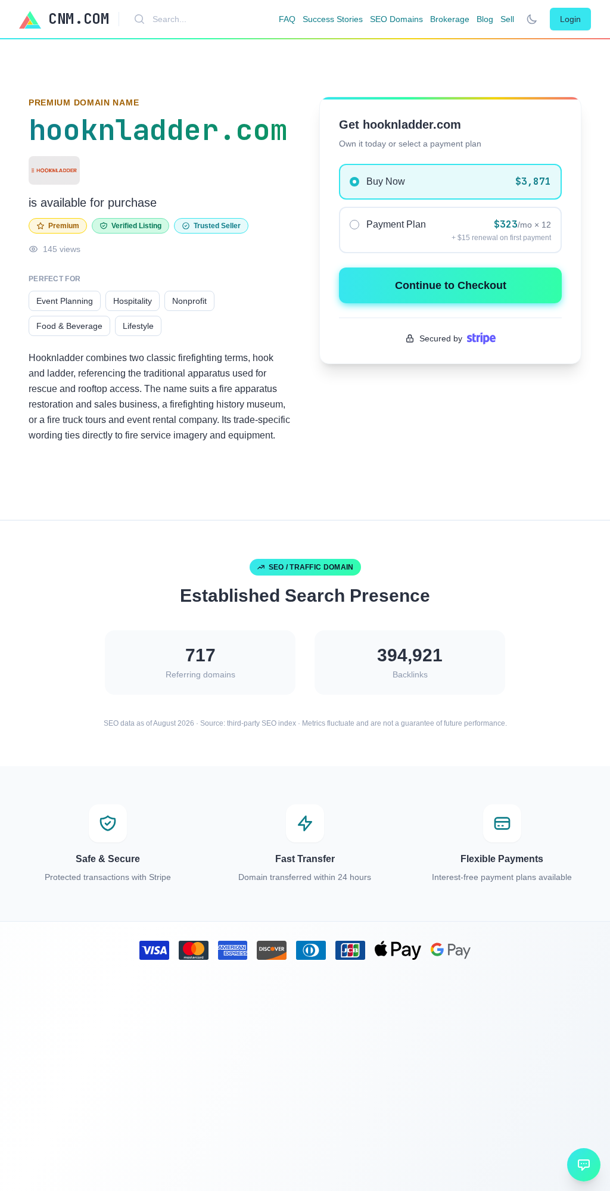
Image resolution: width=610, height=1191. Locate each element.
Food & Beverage (69, 326)
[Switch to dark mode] (532, 19)
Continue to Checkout (450, 285)
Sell (507, 19)
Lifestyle (138, 326)
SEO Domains (396, 19)
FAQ (287, 19)
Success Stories (333, 19)
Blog (485, 19)
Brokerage (449, 19)
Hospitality (132, 301)
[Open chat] (583, 1164)
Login (570, 19)
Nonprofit (189, 301)
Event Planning (64, 301)
